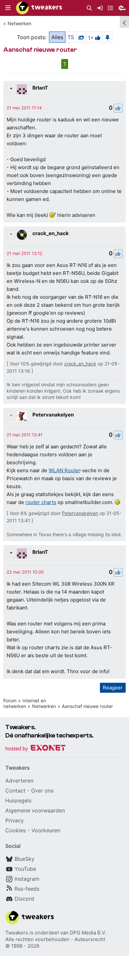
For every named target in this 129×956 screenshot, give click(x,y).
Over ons (42, 790)
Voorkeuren (45, 830)
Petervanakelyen (53, 415)
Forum (10, 700)
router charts (40, 502)
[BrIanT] (22, 89)
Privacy (14, 820)
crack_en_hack (50, 233)
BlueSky (24, 859)
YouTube (25, 868)
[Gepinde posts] (107, 37)
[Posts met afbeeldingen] (81, 37)
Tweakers (16, 932)
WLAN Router (64, 470)
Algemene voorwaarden (35, 810)
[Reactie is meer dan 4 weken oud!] (24, 107)
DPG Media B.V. (88, 932)
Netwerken (19, 23)
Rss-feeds (27, 888)
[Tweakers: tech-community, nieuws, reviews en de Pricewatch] (39, 8)
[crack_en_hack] (22, 235)
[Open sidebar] (124, 22)
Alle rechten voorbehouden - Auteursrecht (55, 939)
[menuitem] (89, 8)
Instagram (27, 878)
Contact (15, 790)
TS (70, 37)
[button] (8, 8)
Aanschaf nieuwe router (87, 706)
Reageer (113, 687)
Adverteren (19, 780)
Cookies (15, 830)
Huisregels (18, 800)
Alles (57, 37)
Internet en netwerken (24, 703)
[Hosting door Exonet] (35, 749)
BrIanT (40, 88)
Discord (24, 898)
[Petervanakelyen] (22, 416)
